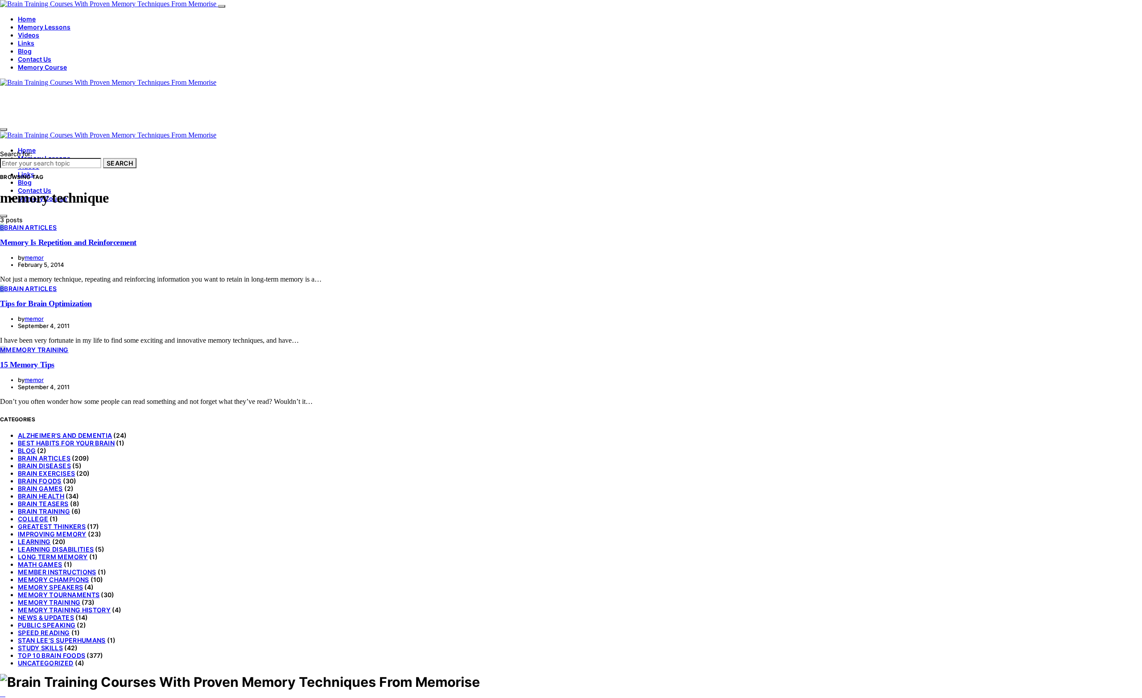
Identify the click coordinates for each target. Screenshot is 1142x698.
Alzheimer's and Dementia (65, 435)
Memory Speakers (50, 587)
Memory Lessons (44, 27)
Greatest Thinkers (52, 526)
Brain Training (44, 511)
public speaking (46, 625)
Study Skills (40, 648)
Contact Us (34, 59)
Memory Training (49, 602)
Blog (25, 51)
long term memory (53, 557)
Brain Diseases (44, 465)
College (33, 519)
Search (120, 163)
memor (34, 257)
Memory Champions (53, 579)
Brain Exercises (46, 473)
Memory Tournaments (58, 594)
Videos (28, 35)
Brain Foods (40, 481)
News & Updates (46, 617)
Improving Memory (52, 534)
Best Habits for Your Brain (66, 443)
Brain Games (40, 488)
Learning (34, 541)
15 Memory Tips (27, 364)
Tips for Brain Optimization (46, 303)
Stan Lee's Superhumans (62, 640)
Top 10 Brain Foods (51, 655)
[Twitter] (2, 694)
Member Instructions (57, 572)
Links (26, 43)
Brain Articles (44, 458)
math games (40, 564)
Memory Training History (64, 610)
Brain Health (41, 496)
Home (27, 19)
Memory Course (42, 67)
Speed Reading (44, 632)
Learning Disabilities (56, 549)
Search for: (16, 154)
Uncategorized (46, 663)
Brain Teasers (43, 503)
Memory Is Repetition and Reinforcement (68, 242)
